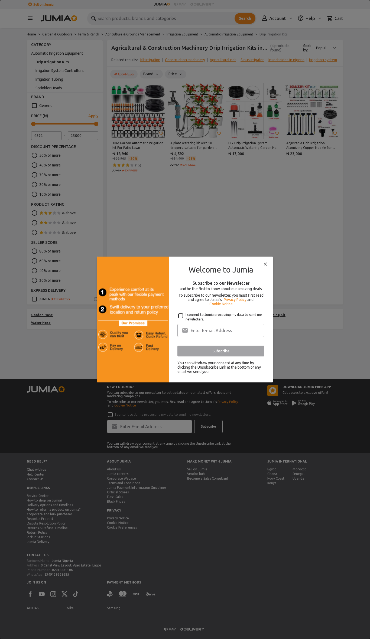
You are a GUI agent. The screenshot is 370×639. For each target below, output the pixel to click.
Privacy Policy (235, 299)
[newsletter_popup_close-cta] (265, 264)
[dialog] (185, 319)
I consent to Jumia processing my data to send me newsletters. (224, 317)
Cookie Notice (221, 304)
